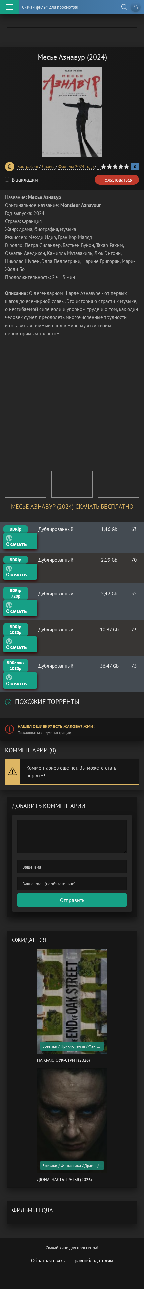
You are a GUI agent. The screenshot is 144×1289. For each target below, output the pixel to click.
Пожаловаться (116, 180)
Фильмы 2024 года (76, 166)
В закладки (25, 179)
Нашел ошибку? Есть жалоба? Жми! (56, 726)
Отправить (72, 900)
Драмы (48, 166)
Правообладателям (92, 1260)
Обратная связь (48, 1260)
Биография (27, 166)
